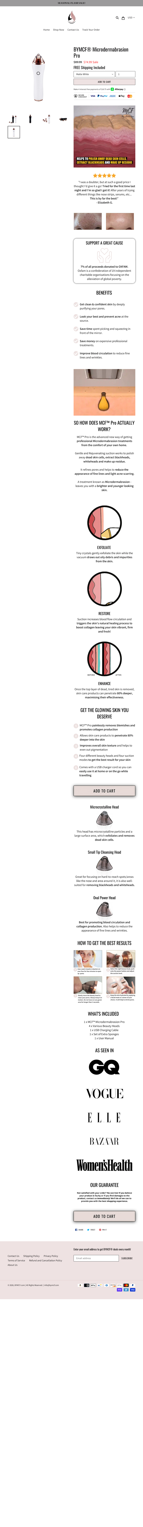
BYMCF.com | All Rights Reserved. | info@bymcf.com (37, 1285)
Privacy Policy (51, 1256)
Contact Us (13, 1256)
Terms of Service (16, 1260)
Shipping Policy (31, 1256)
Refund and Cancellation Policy (45, 1260)
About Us (12, 1265)
